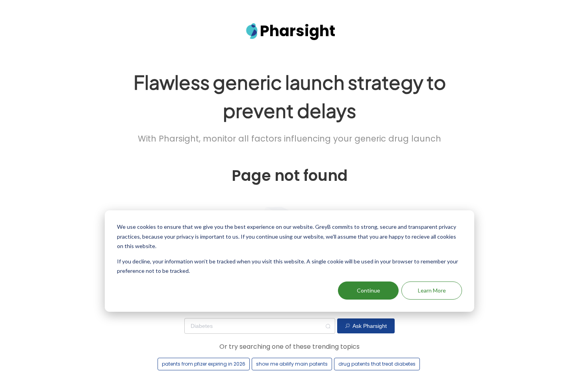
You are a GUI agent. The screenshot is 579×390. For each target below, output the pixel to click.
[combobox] (259, 326)
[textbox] (259, 326)
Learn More (432, 290)
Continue (368, 290)
